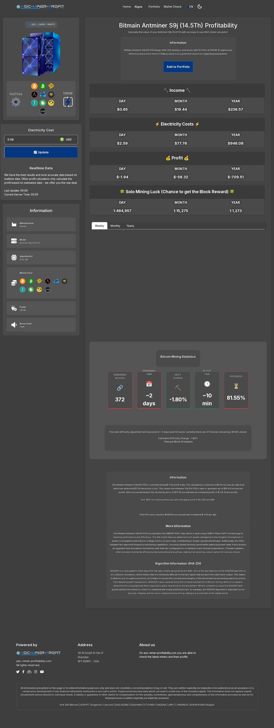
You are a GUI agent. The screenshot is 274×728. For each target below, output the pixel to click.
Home (127, 6)
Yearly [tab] (130, 225)
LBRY (171, 704)
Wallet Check (172, 6)
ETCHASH (149, 704)
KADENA (161, 704)
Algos (138, 6)
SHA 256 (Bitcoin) (69, 704)
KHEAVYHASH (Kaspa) (202, 704)
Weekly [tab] (99, 225)
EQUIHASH (136, 704)
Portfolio (154, 6)
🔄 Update (41, 152)
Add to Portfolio (178, 67)
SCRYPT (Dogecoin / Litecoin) (96, 704)
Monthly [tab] (115, 225)
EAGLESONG (122, 704)
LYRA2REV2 (182, 704)
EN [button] (191, 6)
